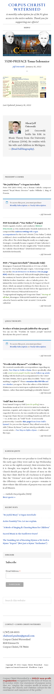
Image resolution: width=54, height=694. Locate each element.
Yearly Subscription (38, 205)
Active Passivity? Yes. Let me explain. (20, 521)
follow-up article (43, 373)
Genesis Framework (20, 667)
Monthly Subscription (18, 205)
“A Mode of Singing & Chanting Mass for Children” (26, 527)
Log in (40, 667)
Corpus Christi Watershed (27, 7)
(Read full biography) (22, 148)
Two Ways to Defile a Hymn (20, 370)
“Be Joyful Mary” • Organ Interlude (19, 514)
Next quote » (9, 497)
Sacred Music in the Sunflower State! (20, 533)
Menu (27, 27)
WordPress (33, 667)
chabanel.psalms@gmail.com (19, 635)
